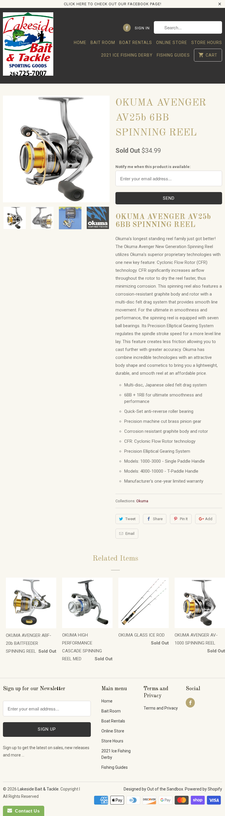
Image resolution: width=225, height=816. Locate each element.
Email (129, 533)
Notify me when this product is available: (153, 166)
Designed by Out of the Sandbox (153, 789)
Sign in (142, 28)
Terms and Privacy (161, 708)
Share (158, 519)
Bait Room (103, 42)
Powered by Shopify (203, 789)
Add (208, 519)
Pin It (184, 519)
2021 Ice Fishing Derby (127, 55)
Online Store (171, 42)
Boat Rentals (135, 42)
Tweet (130, 519)
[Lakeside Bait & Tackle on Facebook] (127, 28)
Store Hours (206, 42)
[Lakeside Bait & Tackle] (28, 45)
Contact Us (26, 810)
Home (80, 42)
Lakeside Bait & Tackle (38, 789)
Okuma (142, 501)
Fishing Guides (173, 55)
